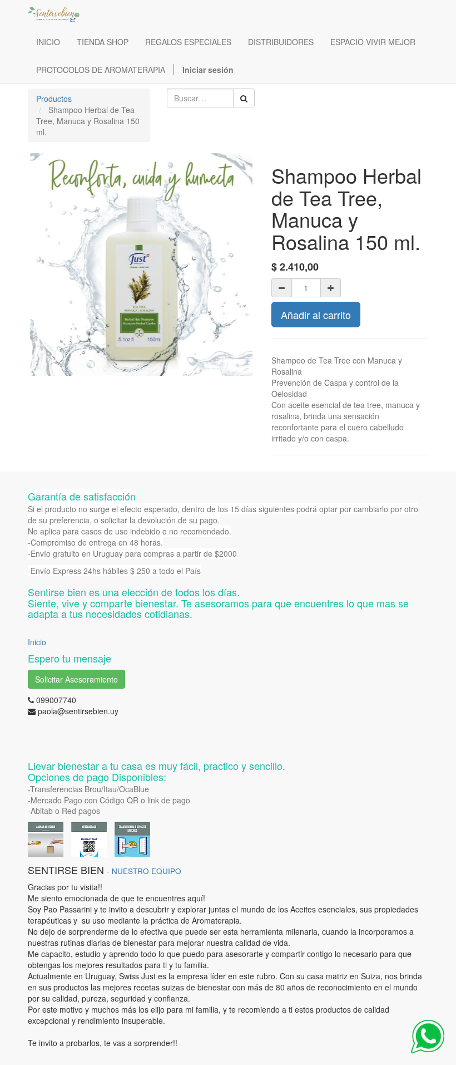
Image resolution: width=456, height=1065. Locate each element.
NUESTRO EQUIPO (146, 871)
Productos (54, 98)
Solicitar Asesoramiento (76, 679)
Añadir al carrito (316, 314)
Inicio (37, 641)
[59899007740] (427, 1036)
